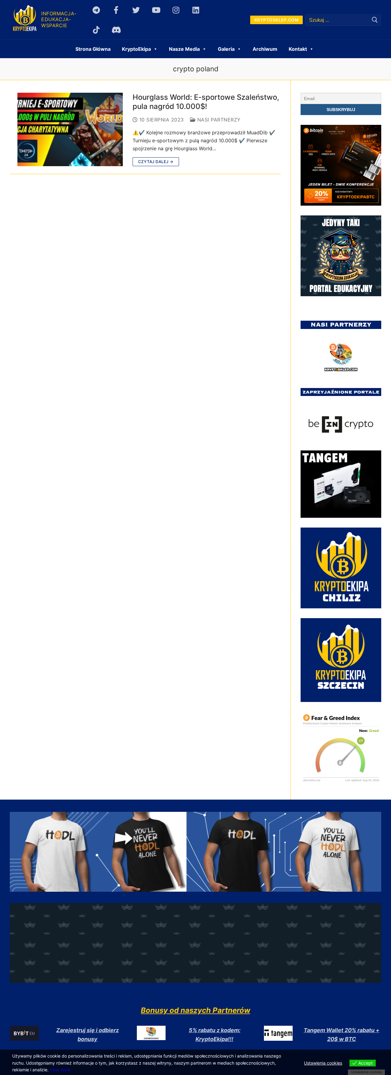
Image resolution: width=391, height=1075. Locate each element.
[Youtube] (156, 10)
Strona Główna (93, 49)
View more (60, 1069)
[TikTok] (96, 30)
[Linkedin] (196, 10)
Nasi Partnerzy (218, 120)
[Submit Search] (374, 20)
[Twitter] (136, 10)
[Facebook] (116, 10)
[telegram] (96, 10)
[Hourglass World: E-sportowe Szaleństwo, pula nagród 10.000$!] (70, 129)
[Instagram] (176, 10)
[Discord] (116, 30)
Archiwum (265, 49)
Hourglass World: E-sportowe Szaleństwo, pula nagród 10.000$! (206, 101)
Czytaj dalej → (156, 161)
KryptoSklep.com (276, 19)
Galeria (226, 49)
